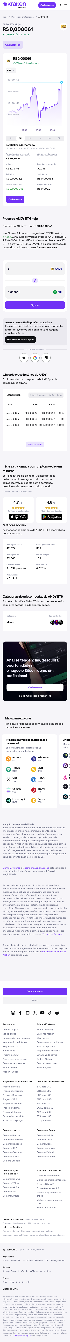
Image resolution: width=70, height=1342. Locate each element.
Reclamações (44, 1067)
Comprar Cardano (12, 1152)
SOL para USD (44, 1103)
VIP (46, 1260)
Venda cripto (9, 1033)
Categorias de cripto (13, 1116)
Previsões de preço (12, 1120)
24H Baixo (42, 174)
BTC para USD (44, 1086)
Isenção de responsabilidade (15, 1235)
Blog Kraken (43, 1037)
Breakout (39, 1260)
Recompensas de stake (15, 1059)
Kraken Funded (11, 1071)
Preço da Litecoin (12, 1112)
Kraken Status (44, 1059)
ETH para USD (44, 1090)
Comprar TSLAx (11, 1183)
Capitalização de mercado (18, 154)
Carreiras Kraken (45, 1033)
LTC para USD (44, 1120)
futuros (16, 867)
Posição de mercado (46, 164)
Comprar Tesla (44, 1139)
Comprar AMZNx (11, 1195)
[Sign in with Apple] (23, 357)
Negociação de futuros (15, 1042)
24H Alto (10, 174)
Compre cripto (10, 1029)
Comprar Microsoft (46, 1156)
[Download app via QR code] (46, 357)
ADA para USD (44, 1112)
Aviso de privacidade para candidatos (47, 1235)
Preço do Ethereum (13, 1090)
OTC (18, 1282)
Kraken (6, 1260)
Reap (49, 1271)
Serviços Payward (11, 1271)
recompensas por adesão (35, 867)
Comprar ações (46, 1130)
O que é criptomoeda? (48, 1175)
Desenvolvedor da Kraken (50, 1042)
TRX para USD (44, 1116)
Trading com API (11, 1054)
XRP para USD (44, 1095)
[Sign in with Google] (35, 357)
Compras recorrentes (14, 1063)
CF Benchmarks (37, 1271)
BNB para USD (44, 1099)
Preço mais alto (44, 184)
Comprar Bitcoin (11, 1135)
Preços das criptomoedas (17, 1081)
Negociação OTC (12, 1046)
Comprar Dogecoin (12, 1143)
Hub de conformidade (12, 1227)
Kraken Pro (16, 1260)
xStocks (24, 1271)
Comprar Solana (11, 1156)
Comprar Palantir (45, 1152)
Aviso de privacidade (34, 1219)
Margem (7, 867)
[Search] (60, 5)
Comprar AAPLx (11, 1187)
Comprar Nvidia (45, 1135)
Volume (9, 164)
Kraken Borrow (10, 1067)
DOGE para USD (45, 1107)
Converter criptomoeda (50, 1081)
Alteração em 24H (14, 184)
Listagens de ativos (47, 1054)
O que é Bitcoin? (45, 1184)
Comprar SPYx (10, 1191)
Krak (5, 1282)
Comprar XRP (10, 1148)
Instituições (9, 1050)
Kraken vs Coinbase (47, 1207)
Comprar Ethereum (13, 1139)
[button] (11, 138)
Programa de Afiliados (48, 1050)
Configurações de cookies (14, 1223)
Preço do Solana (11, 1107)
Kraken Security (45, 1029)
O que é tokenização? (48, 1188)
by (10, 1249)
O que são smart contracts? (51, 1179)
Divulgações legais (22, 1335)
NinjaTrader (28, 1260)
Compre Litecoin (11, 1160)
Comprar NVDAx (11, 1178)
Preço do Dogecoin (12, 1095)
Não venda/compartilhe (39, 1223)
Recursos (8, 1024)
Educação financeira (49, 1170)
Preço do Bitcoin (11, 1086)
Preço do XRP (10, 1099)
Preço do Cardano (12, 1103)
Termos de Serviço (52, 934)
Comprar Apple (45, 1143)
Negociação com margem (16, 1037)
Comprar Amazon (46, 1148)
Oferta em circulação (47, 154)
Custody (26, 1282)
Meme (10, 622)
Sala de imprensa (46, 1046)
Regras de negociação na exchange (37, 1231)
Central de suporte (46, 1063)
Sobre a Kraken (46, 1024)
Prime (11, 1282)
